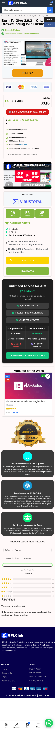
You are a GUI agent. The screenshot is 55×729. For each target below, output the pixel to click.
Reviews (28, 558)
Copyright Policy (36, 680)
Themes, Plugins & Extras (29, 313)
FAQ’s (4, 677)
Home (3, 16)
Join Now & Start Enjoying (28, 355)
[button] (27, 260)
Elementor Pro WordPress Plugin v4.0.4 (25, 401)
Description (12, 558)
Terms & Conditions (37, 676)
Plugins (9, 405)
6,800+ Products (29, 305)
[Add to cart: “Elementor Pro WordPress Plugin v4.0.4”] (47, 376)
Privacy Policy (35, 669)
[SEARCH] (50, 10)
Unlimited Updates (29, 320)
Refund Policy (35, 672)
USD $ (48, 24)
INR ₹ (48, 19)
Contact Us (7, 673)
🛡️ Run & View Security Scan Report (27, 112)
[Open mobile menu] (3, 3)
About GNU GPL (8, 681)
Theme (10, 16)
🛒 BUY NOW (27, 73)
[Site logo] (18, 3)
